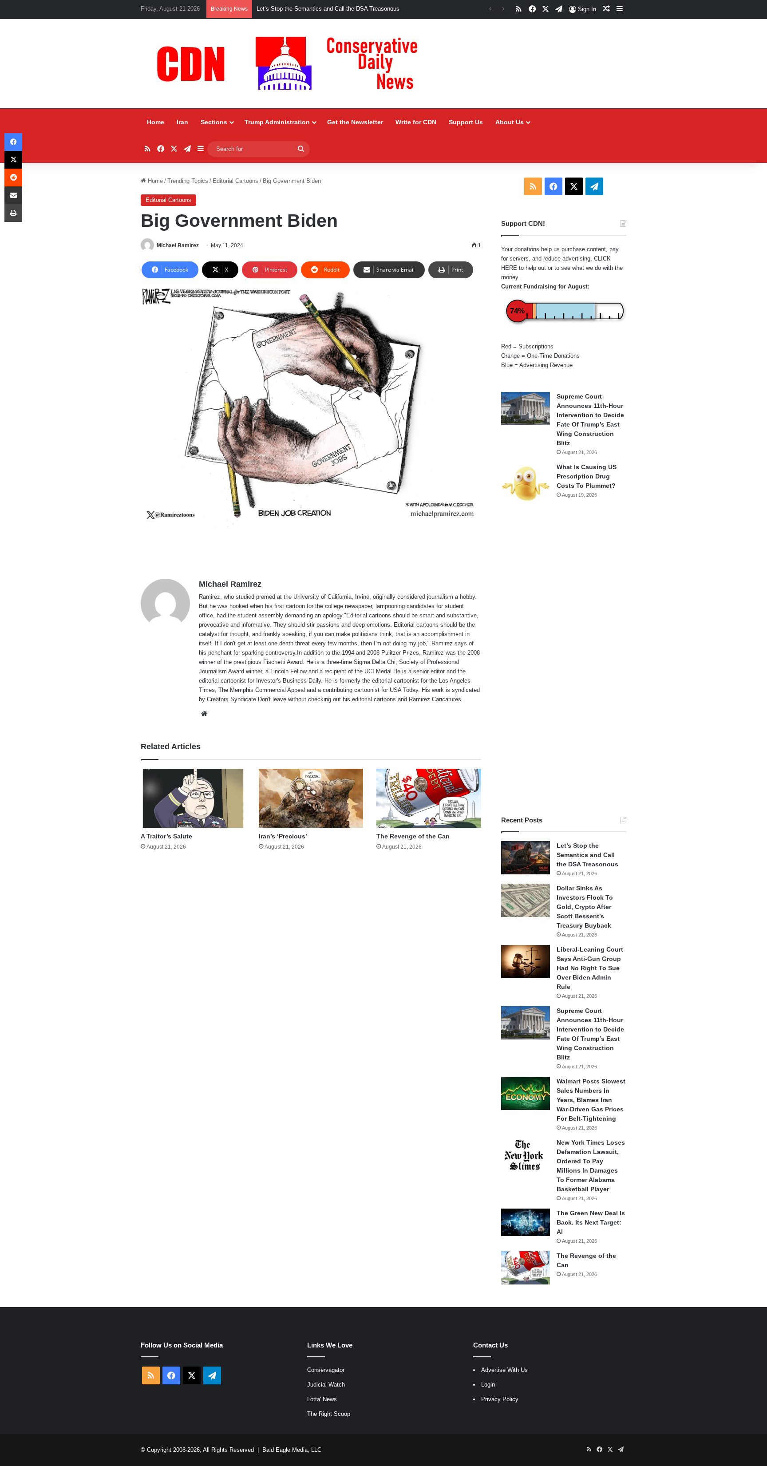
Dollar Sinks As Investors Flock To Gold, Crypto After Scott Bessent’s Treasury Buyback (585, 907)
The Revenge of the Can (413, 836)
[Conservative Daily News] (292, 63)
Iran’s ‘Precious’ (283, 836)
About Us (509, 122)
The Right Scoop (328, 1414)
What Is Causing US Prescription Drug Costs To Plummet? (587, 476)
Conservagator (325, 1370)
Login (488, 1384)
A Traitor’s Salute (166, 836)
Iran (182, 122)
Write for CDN (415, 122)
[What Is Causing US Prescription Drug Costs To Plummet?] (525, 483)
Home (155, 122)
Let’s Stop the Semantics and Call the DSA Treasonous (587, 855)
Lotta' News (322, 1399)
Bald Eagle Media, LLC (291, 1449)
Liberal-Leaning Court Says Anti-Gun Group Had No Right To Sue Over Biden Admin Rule (590, 968)
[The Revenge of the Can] (428, 798)
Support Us (466, 122)
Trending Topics (187, 181)
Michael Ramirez (178, 245)
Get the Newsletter (355, 122)
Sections (214, 122)
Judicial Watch (326, 1384)
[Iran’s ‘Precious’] (311, 798)
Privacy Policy (499, 1399)
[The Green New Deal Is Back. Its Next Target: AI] (525, 1222)
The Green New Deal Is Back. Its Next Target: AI (591, 1222)
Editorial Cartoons (235, 181)
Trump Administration (277, 122)
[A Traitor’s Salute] (193, 798)
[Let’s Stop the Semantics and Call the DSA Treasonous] (525, 857)
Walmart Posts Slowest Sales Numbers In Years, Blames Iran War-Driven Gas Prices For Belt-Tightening (591, 1100)
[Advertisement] (563, 660)
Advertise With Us (504, 1370)
